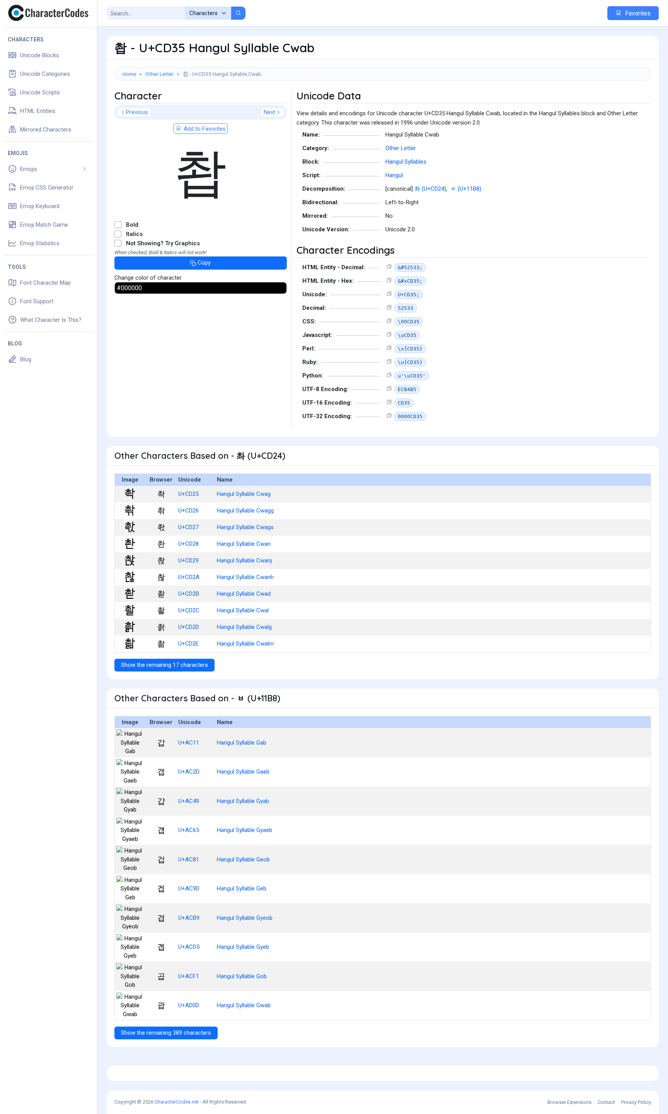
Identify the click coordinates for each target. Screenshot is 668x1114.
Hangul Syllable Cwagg (245, 510)
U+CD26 (188, 510)
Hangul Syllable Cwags (245, 527)
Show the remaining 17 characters (164, 664)
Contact (606, 1102)
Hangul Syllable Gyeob (245, 917)
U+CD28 (188, 543)
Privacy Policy (636, 1102)
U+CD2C (188, 610)
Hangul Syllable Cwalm (245, 643)
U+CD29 (188, 560)
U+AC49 (188, 801)
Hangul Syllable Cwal (243, 610)
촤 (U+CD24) (430, 188)
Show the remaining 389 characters (166, 1032)
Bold (132, 224)
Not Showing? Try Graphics (163, 243)
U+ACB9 (188, 917)
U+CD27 (188, 527)
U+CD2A (188, 577)
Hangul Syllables (405, 161)
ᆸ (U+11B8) (465, 188)
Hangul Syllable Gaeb (243, 771)
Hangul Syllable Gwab (244, 1005)
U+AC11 (188, 742)
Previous (137, 112)
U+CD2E (188, 643)
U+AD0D (188, 1005)
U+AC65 (188, 830)
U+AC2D (188, 771)
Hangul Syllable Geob (243, 859)
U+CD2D (188, 627)
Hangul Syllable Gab (241, 742)
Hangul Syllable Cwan (244, 543)
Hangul (394, 175)
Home (129, 74)
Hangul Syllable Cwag (244, 493)
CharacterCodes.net (177, 1102)
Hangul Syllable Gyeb (243, 946)
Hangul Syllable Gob (242, 976)
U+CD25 (188, 493)
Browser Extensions (569, 1102)
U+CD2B (188, 593)
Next (269, 112)
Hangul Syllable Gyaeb (244, 830)
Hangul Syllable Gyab (243, 801)
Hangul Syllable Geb (241, 888)
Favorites (637, 13)
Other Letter (159, 74)
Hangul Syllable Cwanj (244, 560)
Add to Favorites (204, 128)
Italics (134, 234)
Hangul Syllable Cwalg (244, 627)
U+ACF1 (188, 976)
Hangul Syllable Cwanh (245, 577)
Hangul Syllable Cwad (244, 593)
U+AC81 (188, 859)
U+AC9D (188, 888)
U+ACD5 (188, 946)
